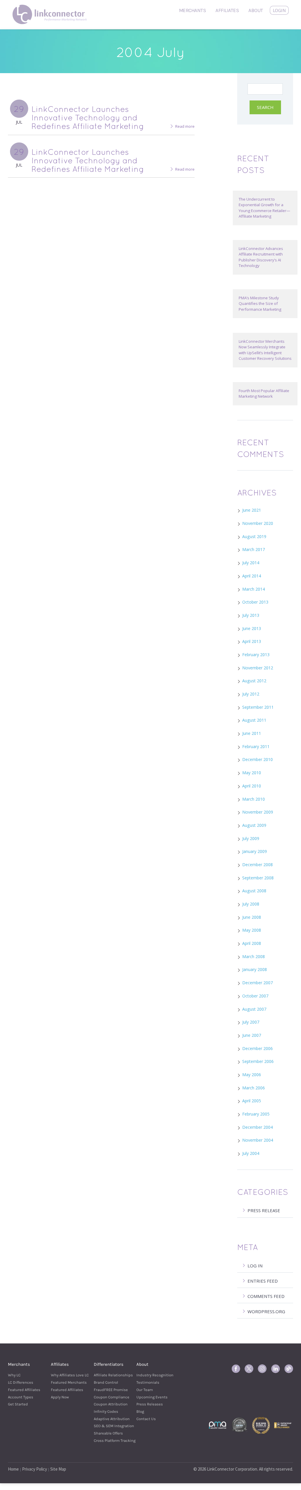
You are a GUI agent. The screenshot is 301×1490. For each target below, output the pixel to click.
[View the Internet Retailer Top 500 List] (239, 1424)
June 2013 (251, 628)
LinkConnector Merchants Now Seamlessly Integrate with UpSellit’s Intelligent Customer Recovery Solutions (265, 350)
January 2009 (254, 851)
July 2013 (250, 615)
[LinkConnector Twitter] (249, 1368)
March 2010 (253, 799)
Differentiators (108, 1364)
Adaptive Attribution (108, 1419)
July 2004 (250, 1153)
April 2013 (251, 641)
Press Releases (149, 1404)
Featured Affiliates (22, 1389)
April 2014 (251, 576)
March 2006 (253, 1088)
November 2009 (257, 812)
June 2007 (251, 1035)
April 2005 (251, 1100)
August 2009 (254, 825)
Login (279, 10)
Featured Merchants (65, 1382)
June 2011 (251, 733)
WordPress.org (266, 1311)
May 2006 (251, 1074)
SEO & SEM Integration (108, 1426)
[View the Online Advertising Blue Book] (261, 1424)
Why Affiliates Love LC (65, 1375)
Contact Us (146, 1419)
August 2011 (254, 720)
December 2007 (257, 982)
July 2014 (250, 562)
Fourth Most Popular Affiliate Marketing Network (264, 393)
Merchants (192, 10)
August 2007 (254, 1009)
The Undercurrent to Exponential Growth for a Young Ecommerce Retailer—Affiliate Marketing (264, 207)
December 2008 (257, 864)
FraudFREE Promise (108, 1389)
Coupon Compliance (108, 1397)
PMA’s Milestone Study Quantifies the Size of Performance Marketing (260, 303)
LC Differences (20, 1382)
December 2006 (257, 1048)
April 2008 (251, 943)
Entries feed (263, 1281)
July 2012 (250, 694)
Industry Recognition (150, 1375)
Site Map (58, 1469)
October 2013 (255, 602)
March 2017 (253, 549)
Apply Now (60, 1397)
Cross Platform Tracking (108, 1440)
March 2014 (253, 589)
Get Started (18, 1404)
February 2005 (256, 1114)
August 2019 (254, 536)
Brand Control (106, 1382)
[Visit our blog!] (288, 1368)
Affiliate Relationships (108, 1375)
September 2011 (258, 707)
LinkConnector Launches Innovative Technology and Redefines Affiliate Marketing (87, 117)
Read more (185, 126)
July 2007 (250, 1022)
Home (13, 1469)
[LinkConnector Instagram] (262, 1368)
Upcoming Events (150, 1397)
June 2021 (251, 510)
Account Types (20, 1397)
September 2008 (258, 878)
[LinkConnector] (51, 7)
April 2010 (251, 786)
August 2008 (254, 890)
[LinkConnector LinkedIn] (275, 1368)
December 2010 (257, 759)
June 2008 (251, 917)
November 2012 (257, 668)
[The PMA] (217, 1424)
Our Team (144, 1389)
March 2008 (253, 956)
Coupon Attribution (108, 1404)
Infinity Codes (106, 1411)
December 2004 (257, 1127)
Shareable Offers (108, 1433)
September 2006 (258, 1061)
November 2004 (257, 1140)
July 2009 (250, 838)
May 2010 (251, 772)
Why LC (14, 1375)
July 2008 (250, 904)
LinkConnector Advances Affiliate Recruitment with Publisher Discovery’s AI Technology (261, 257)
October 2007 (255, 996)
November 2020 (257, 523)
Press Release (264, 1210)
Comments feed (266, 1296)
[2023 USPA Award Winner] (283, 1424)
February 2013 (256, 654)
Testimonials (147, 1382)
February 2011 (256, 746)
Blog (140, 1411)
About (255, 10)
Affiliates (227, 10)
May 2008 (251, 930)
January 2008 (254, 969)
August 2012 (254, 680)
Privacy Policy (34, 1469)
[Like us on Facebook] (235, 1368)
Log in (255, 1266)
